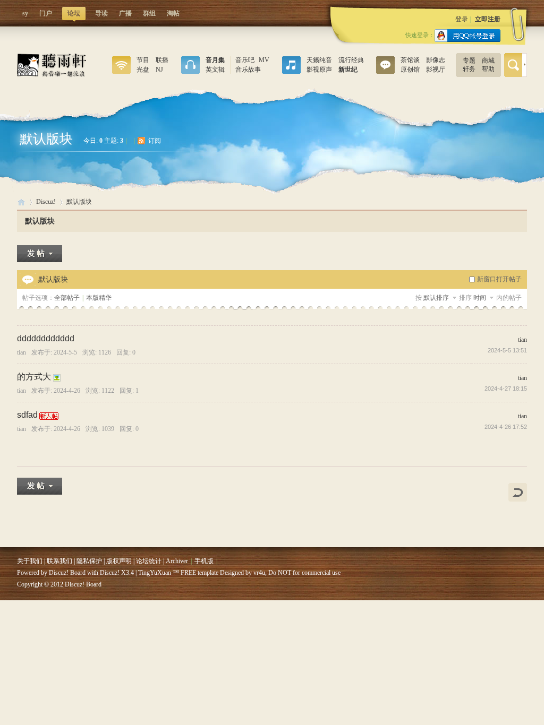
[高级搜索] (524, 65)
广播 (125, 13)
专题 (469, 60)
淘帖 (173, 13)
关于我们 (29, 561)
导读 (101, 13)
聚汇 (385, 67)
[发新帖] (39, 260)
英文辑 (215, 69)
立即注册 (487, 19)
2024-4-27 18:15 (505, 388)
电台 (121, 67)
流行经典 (351, 60)
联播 (162, 60)
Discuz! (46, 201)
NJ (159, 69)
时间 (480, 297)
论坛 (73, 15)
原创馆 (410, 69)
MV (264, 60)
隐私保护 (89, 561)
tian (21, 352)
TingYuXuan (154, 572)
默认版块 (46, 138)
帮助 (488, 69)
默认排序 (436, 297)
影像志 (435, 60)
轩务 (469, 69)
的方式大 (34, 376)
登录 (461, 19)
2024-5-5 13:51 (507, 350)
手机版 (204, 561)
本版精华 (99, 297)
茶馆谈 (410, 60)
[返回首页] (517, 492)
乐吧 (190, 67)
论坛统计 (149, 561)
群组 (149, 13)
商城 (488, 60)
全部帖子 (67, 297)
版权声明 (119, 561)
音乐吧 (244, 60)
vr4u (259, 572)
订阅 (154, 140)
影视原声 (319, 69)
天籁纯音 (319, 60)
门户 (45, 13)
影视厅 (435, 69)
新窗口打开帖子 (499, 279)
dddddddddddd (45, 338)
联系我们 (59, 561)
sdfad (27, 414)
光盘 (143, 69)
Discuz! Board (21, 202)
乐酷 (291, 67)
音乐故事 (248, 69)
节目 (143, 60)
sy (25, 13)
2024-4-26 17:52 (505, 427)
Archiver (177, 561)
